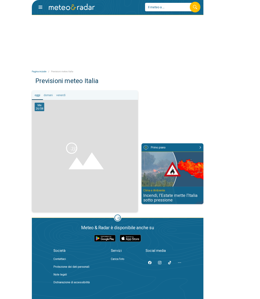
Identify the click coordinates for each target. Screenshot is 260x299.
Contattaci (59, 259)
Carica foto (117, 259)
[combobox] (170, 7)
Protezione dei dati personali (71, 266)
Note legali (60, 274)
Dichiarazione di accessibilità (71, 282)
